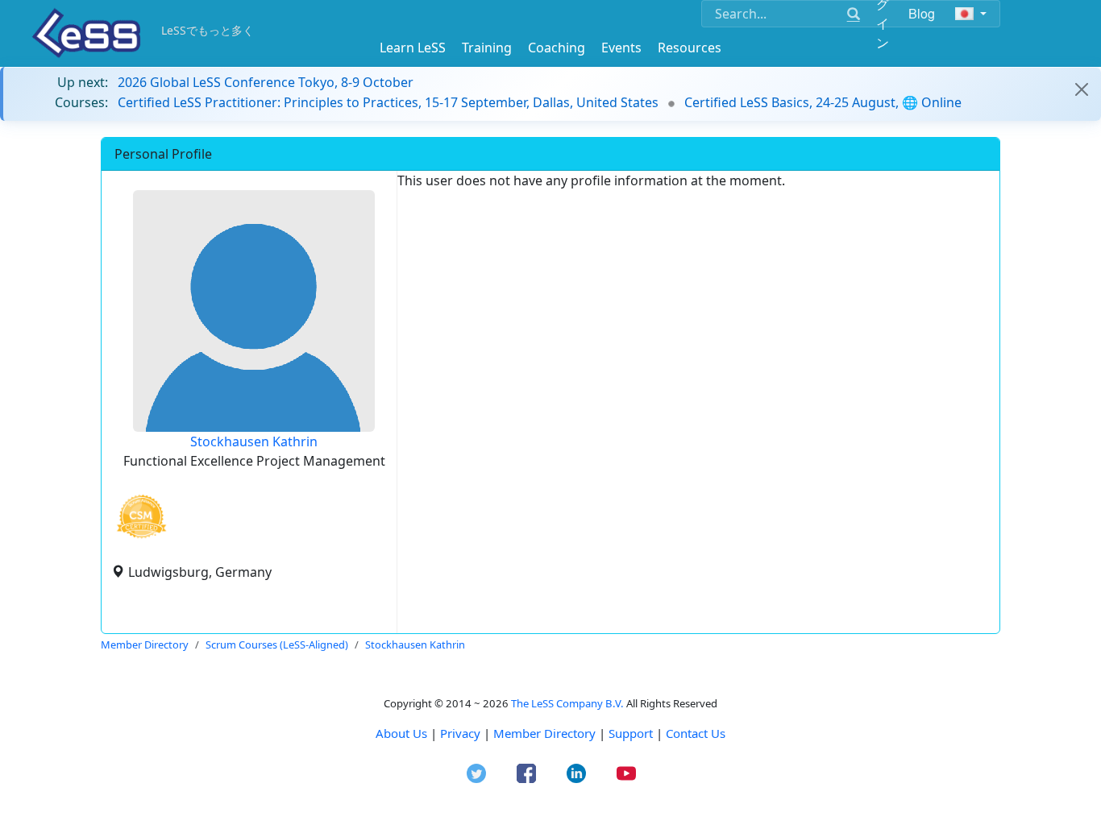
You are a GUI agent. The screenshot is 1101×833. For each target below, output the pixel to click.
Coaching (556, 47)
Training (487, 47)
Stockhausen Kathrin (254, 441)
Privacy (460, 733)
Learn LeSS (413, 47)
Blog (922, 13)
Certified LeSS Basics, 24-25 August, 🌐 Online (823, 102)
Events (621, 47)
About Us (401, 733)
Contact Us (695, 733)
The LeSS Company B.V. (567, 703)
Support (631, 733)
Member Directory (544, 733)
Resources (689, 47)
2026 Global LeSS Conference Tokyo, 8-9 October (265, 82)
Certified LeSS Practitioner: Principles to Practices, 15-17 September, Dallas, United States (388, 102)
